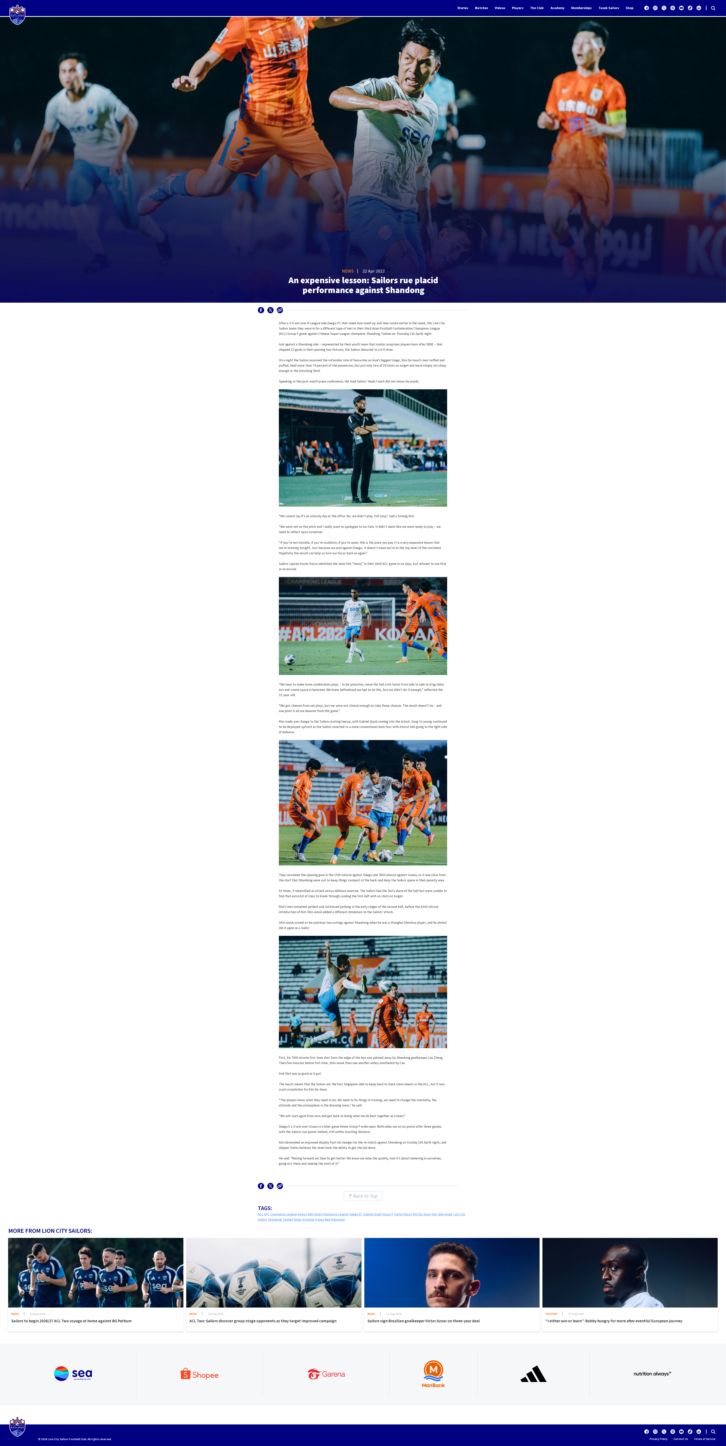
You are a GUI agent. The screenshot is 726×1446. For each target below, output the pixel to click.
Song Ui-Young (304, 1219)
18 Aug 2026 (37, 1314)
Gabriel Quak (372, 1214)
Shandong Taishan (280, 1219)
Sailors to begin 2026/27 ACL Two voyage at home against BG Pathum (71, 1320)
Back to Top (364, 1196)
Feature (552, 1314)
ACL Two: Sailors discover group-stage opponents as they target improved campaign (263, 1320)
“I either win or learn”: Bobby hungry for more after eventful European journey (614, 1320)
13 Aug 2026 (393, 1314)
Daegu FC (356, 1214)
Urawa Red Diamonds (330, 1219)
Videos (500, 8)
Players (517, 8)
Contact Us (680, 1439)
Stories (462, 8)
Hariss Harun (403, 1214)
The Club (537, 8)
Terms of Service (704, 1439)
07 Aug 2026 (576, 1314)
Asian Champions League (331, 1214)
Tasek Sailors (609, 8)
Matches (481, 8)
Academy (558, 8)
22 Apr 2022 (373, 271)
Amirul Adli (305, 1214)
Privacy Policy (659, 1439)
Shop (629, 8)
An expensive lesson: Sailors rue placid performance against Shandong (363, 285)
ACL (260, 1214)
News (348, 271)
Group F (387, 1214)
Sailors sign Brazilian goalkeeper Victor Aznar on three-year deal (424, 1320)
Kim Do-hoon (422, 1214)
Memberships (581, 8)
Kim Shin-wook (441, 1214)
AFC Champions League (280, 1214)
